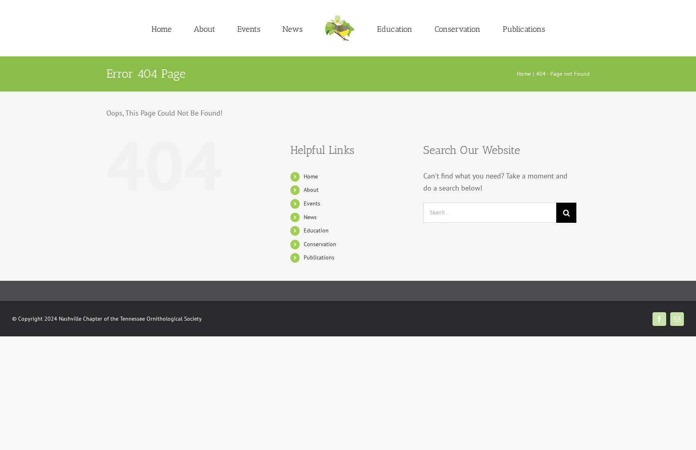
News (310, 217)
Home (311, 176)
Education (316, 230)
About (311, 189)
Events (312, 203)
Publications (319, 257)
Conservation (320, 244)
